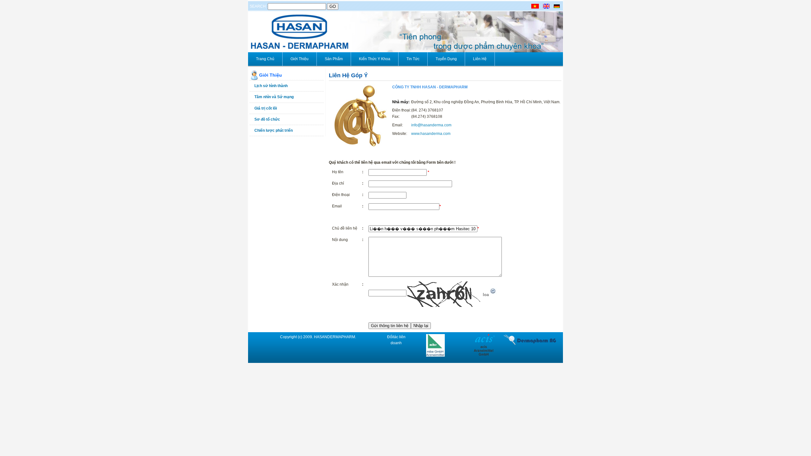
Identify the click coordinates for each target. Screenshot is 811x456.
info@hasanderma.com (431, 125)
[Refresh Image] (493, 293)
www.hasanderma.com (430, 133)
